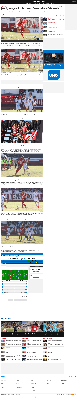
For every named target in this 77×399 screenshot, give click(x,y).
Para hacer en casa (8, 347)
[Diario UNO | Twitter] (75, 376)
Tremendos (45, 332)
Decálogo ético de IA (17, 394)
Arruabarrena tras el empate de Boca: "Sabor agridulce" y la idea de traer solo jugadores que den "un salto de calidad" (56, 19)
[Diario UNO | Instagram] (71, 376)
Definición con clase (29, 358)
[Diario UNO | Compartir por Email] (58, 15)
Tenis (37, 3)
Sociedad (2, 383)
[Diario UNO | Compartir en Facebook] (53, 15)
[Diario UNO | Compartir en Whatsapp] (60, 15)
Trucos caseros (18, 384)
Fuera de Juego (47, 3)
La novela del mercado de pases (51, 22)
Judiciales (2, 386)
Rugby (35, 3)
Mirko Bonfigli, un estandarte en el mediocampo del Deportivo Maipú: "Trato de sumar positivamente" (34, 352)
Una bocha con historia (5, 332)
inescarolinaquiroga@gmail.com (8, 15)
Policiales (2, 384)
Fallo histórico (7, 358)
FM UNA (47, 383)
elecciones (24, 332)
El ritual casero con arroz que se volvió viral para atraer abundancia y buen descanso (12, 348)
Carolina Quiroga (7, 14)
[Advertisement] (22, 82)
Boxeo (43, 3)
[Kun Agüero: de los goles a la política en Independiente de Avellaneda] (32, 326)
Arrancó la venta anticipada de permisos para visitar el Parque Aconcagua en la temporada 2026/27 (13, 356)
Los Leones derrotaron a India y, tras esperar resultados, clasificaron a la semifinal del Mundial (34, 356)
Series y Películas (18, 386)
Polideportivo (52, 3)
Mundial (27, 3)
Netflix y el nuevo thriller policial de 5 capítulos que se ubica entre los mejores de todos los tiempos (56, 348)
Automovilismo (31, 3)
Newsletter (62, 383)
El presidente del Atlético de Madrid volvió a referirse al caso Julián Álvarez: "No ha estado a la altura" (55, 35)
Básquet (40, 3)
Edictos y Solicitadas (19, 387)
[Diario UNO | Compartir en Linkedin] (63, 15)
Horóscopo (17, 380)
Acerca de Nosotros (64, 380)
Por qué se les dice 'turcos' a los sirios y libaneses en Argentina (13, 340)
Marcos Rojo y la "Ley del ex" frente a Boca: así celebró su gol (34, 359)
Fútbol (24, 3)
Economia (2, 387)
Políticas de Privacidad (4, 394)
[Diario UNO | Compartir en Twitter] (56, 15)
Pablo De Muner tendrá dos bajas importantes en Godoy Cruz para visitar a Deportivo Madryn (55, 31)
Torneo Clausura (50, 18)
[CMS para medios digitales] (38, 397)
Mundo (6, 343)
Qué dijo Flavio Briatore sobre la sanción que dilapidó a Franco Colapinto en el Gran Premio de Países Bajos (55, 27)
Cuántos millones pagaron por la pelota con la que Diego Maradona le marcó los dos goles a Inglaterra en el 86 (11, 334)
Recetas (17, 383)
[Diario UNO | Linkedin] (73, 376)
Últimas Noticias (3, 380)
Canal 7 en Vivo (48, 380)
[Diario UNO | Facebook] (69, 376)
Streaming (49, 343)
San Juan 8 (48, 386)
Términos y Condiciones (11, 394)
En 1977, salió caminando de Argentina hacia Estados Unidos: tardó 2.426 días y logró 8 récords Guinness (13, 344)
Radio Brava (48, 384)
